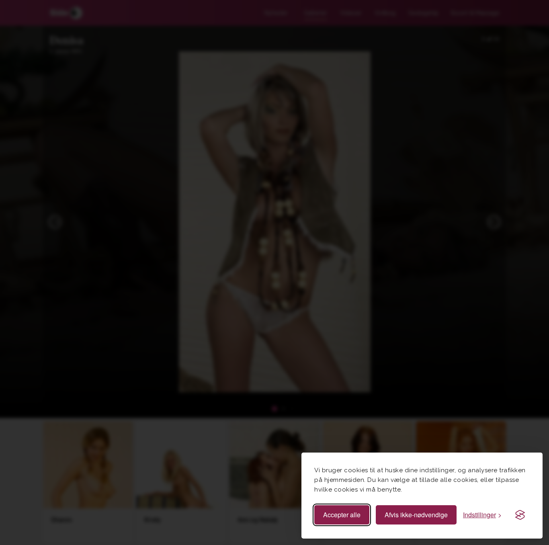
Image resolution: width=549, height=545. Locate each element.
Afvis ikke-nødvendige (416, 514)
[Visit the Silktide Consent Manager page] (520, 515)
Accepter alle (342, 514)
